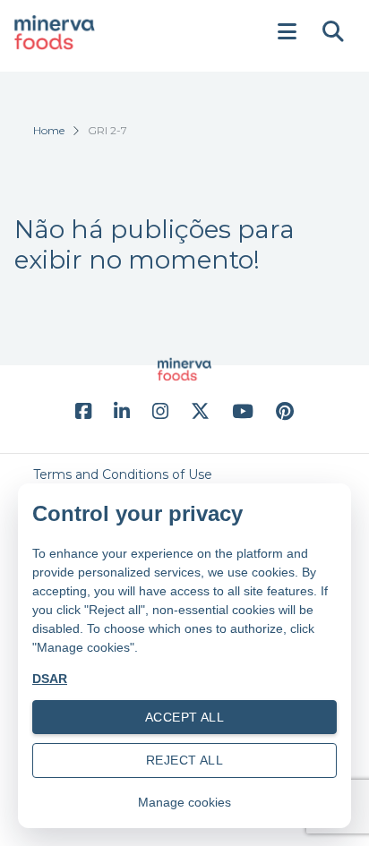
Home (48, 130)
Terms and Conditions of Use (122, 474)
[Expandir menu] (286, 32)
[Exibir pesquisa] (333, 32)
